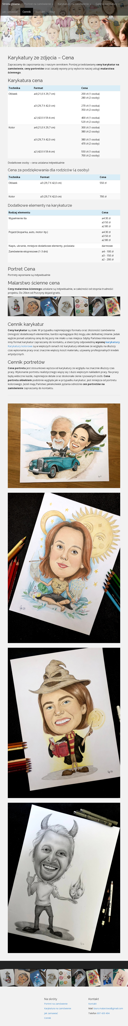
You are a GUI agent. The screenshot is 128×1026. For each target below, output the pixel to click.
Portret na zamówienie (38, 4)
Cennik (27, 11)
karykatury (113, 342)
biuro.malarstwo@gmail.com (108, 1008)
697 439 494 (103, 1013)
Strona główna (11, 4)
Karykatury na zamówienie (73, 4)
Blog (52, 11)
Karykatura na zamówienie (57, 1008)
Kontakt (40, 11)
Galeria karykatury (107, 4)
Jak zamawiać (10, 11)
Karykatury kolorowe (20, 346)
